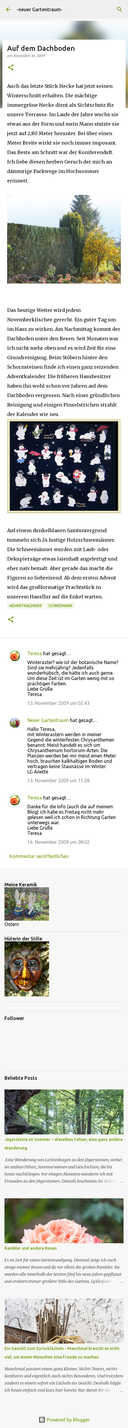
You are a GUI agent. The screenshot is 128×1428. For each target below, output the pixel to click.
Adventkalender (26, 606)
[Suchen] (119, 9)
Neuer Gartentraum (48, 720)
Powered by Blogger (68, 1419)
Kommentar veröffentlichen (39, 856)
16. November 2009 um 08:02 (58, 842)
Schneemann (60, 606)
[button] (10, 68)
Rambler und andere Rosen (30, 1248)
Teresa (34, 653)
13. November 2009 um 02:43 (58, 703)
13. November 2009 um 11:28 (58, 780)
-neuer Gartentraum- (40, 9)
